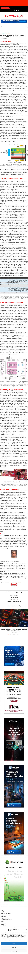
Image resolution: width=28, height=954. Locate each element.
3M (2, 910)
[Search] (26, 27)
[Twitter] (11, 10)
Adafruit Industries (6, 913)
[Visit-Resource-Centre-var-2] (14, 20)
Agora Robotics (5, 918)
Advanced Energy (5, 915)
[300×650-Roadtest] (14, 719)
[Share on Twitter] (17, 592)
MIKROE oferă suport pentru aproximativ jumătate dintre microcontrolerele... (14, 629)
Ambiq (2, 924)
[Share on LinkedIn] (20, 592)
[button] (26, 929)
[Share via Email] (21, 592)
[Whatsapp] (18, 10)
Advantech (3, 916)
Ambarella (3, 922)
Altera (2, 921)
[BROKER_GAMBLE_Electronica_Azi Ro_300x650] (14, 672)
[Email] (16, 10)
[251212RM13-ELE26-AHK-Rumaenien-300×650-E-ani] (14, 860)
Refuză (14, 947)
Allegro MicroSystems (6, 919)
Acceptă (14, 943)
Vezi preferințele (14, 951)
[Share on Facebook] (16, 592)
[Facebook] (9, 10)
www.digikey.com (16, 582)
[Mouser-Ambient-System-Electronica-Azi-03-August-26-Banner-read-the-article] (14, 813)
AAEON (3, 912)
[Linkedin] (14, 10)
